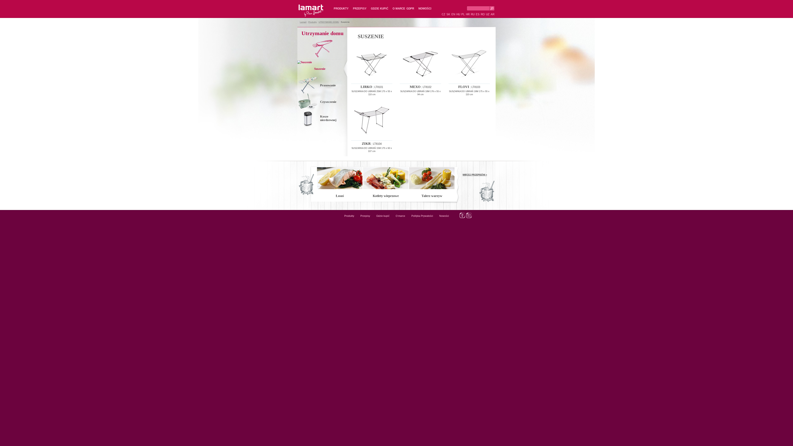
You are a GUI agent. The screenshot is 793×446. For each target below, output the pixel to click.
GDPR (410, 8)
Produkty (341, 8)
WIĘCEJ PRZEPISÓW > (475, 174)
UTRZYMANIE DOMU (329, 22)
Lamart (306, 7)
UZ (487, 14)
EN (453, 14)
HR (468, 14)
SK (448, 14)
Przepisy (360, 8)
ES (478, 14)
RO (483, 14)
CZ (443, 14)
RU (473, 14)
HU (458, 14)
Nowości (424, 8)
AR (492, 14)
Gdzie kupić (379, 8)
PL (463, 14)
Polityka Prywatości (422, 216)
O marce (399, 8)
